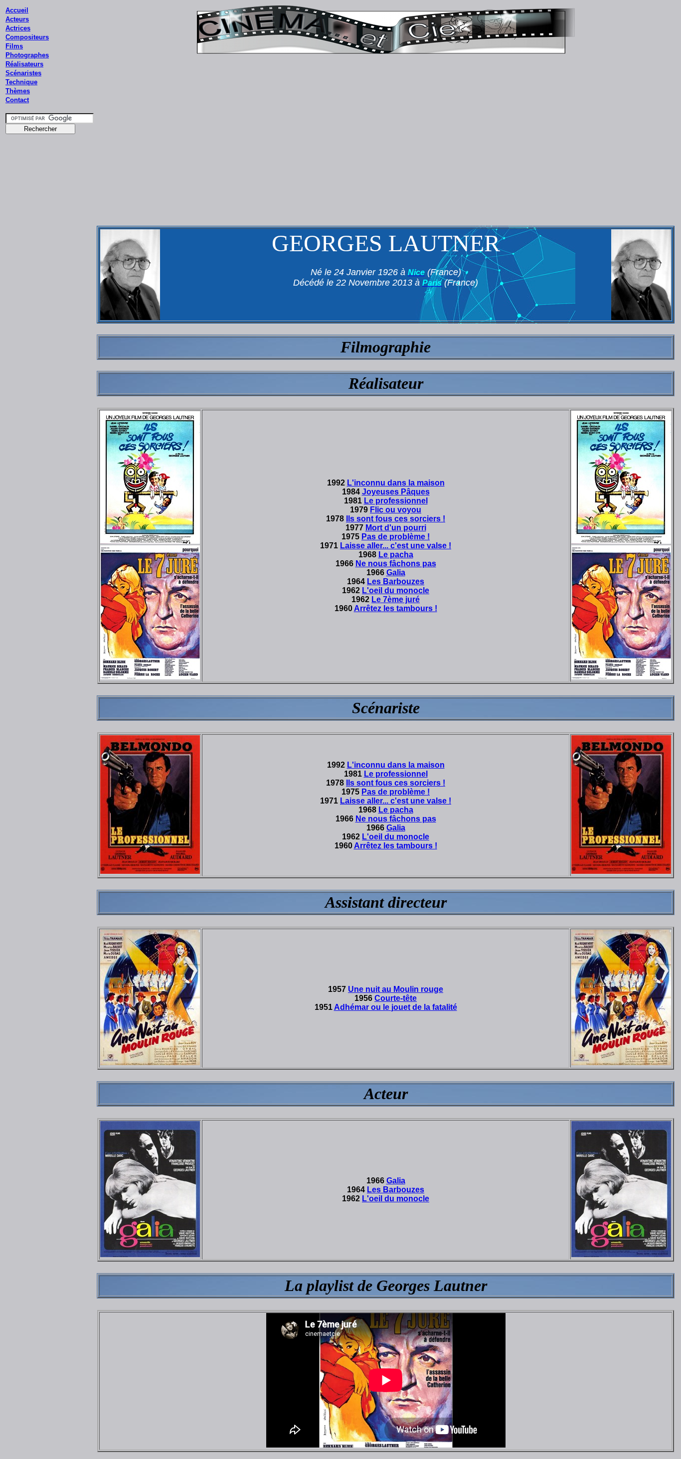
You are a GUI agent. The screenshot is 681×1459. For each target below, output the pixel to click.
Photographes (27, 55)
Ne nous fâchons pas (395, 563)
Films (14, 46)
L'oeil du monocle (395, 590)
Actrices (17, 28)
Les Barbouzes (395, 581)
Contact (17, 100)
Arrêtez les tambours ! (395, 608)
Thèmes (17, 91)
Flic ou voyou (395, 509)
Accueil (16, 10)
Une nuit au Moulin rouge (395, 989)
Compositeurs (27, 37)
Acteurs (17, 19)
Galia (395, 572)
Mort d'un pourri (395, 527)
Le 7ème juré (395, 599)
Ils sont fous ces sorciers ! (395, 518)
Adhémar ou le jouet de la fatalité (395, 1007)
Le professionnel (396, 500)
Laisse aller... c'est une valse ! (395, 545)
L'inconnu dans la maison (396, 483)
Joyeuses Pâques (396, 491)
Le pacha (395, 554)
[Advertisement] (50, 328)
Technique (21, 82)
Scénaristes (23, 73)
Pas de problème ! (395, 536)
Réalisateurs (24, 64)
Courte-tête (395, 998)
